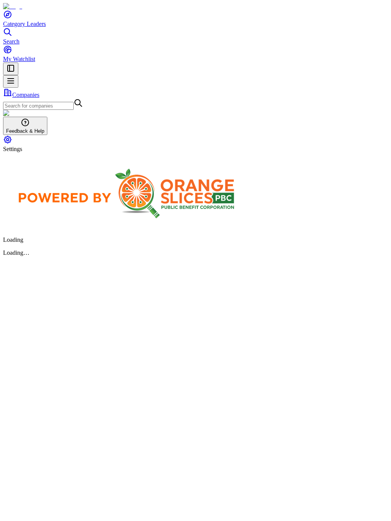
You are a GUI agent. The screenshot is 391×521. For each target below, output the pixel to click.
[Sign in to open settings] (7, 142)
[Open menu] (10, 81)
